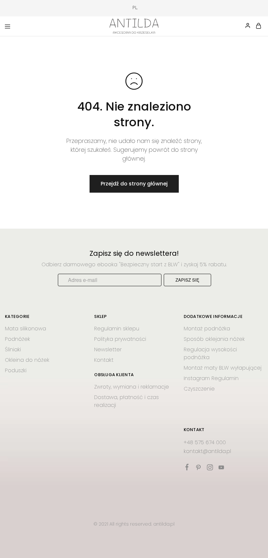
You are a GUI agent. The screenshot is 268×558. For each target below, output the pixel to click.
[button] (132, 8)
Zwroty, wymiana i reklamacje (131, 387)
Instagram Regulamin (211, 378)
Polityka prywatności (120, 339)
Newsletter (108, 349)
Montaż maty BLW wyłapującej (222, 368)
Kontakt (103, 360)
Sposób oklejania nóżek (214, 339)
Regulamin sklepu (116, 328)
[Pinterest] (198, 468)
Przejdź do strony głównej (134, 183)
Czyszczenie (199, 388)
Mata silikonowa (25, 328)
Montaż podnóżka (207, 328)
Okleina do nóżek (27, 360)
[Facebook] (187, 468)
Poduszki (15, 370)
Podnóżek (17, 339)
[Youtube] (221, 468)
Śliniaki (13, 349)
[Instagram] (209, 468)
